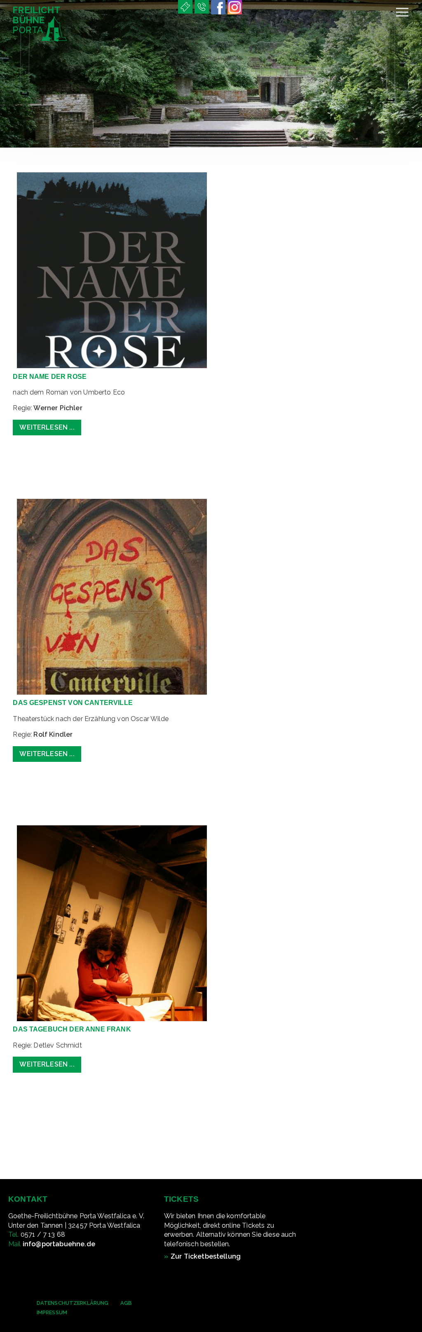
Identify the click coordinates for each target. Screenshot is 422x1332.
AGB (126, 1303)
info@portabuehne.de (59, 1244)
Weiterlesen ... (46, 427)
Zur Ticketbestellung (206, 1256)
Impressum (52, 1312)
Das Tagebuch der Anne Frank (72, 1029)
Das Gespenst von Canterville (72, 702)
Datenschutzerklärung (72, 1303)
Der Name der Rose (50, 376)
